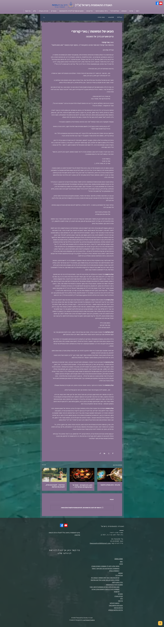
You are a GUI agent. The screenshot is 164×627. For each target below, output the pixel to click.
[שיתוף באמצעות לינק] (100, 453)
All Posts (119, 17)
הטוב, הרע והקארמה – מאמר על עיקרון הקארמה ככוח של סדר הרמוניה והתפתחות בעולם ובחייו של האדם (82, 486)
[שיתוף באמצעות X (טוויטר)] (108, 453)
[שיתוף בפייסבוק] (113, 453)
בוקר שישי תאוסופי (104, 578)
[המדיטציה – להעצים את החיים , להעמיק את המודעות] (54, 475)
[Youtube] (160, 3)
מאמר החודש (101, 17)
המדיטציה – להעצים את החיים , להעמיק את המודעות (55, 486)
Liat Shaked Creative (89, 620)
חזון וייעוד (99, 568)
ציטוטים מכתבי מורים (98, 589)
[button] (131, 11)
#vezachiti (111, 17)
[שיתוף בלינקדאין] (104, 453)
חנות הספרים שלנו (113, 587)
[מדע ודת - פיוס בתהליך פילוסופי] (109, 475)
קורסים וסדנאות (114, 578)
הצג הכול (44, 464)
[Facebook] (157, 3)
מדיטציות (116, 592)
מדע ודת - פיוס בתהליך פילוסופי (110, 485)
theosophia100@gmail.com (100, 543)
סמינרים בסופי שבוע (108, 580)
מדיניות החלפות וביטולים (115, 610)
